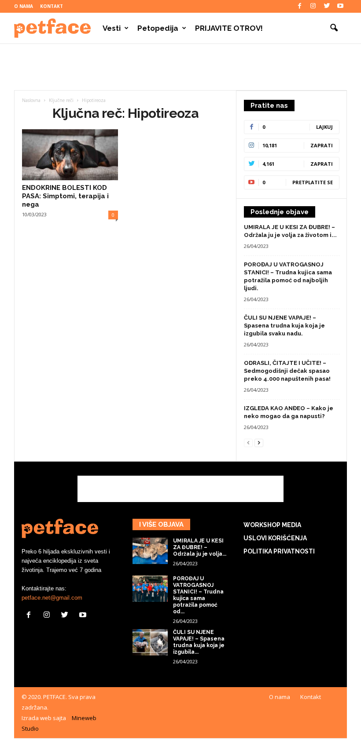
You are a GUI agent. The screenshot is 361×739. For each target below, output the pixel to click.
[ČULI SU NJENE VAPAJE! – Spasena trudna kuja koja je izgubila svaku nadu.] (150, 642)
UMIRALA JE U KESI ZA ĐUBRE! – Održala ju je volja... (199, 547)
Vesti (112, 28)
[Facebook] (299, 6)
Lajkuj (324, 127)
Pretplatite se (312, 182)
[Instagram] (313, 6)
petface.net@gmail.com (52, 597)
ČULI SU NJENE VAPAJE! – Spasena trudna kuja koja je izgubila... (199, 642)
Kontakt (51, 6)
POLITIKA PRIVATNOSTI (279, 551)
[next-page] (258, 442)
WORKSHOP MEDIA (272, 524)
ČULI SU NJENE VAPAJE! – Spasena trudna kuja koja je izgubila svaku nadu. (284, 325)
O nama (23, 6)
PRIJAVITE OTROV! (229, 28)
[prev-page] (248, 442)
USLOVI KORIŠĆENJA (275, 538)
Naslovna (31, 100)
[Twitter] (326, 6)
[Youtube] (340, 6)
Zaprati (321, 145)
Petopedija (157, 28)
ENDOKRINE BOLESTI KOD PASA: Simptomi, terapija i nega (65, 196)
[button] (333, 28)
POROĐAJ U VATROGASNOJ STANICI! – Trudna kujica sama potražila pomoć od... (198, 595)
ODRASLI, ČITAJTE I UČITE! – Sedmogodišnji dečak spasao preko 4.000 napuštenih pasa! (287, 371)
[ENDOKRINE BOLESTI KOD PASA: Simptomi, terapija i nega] (70, 154)
